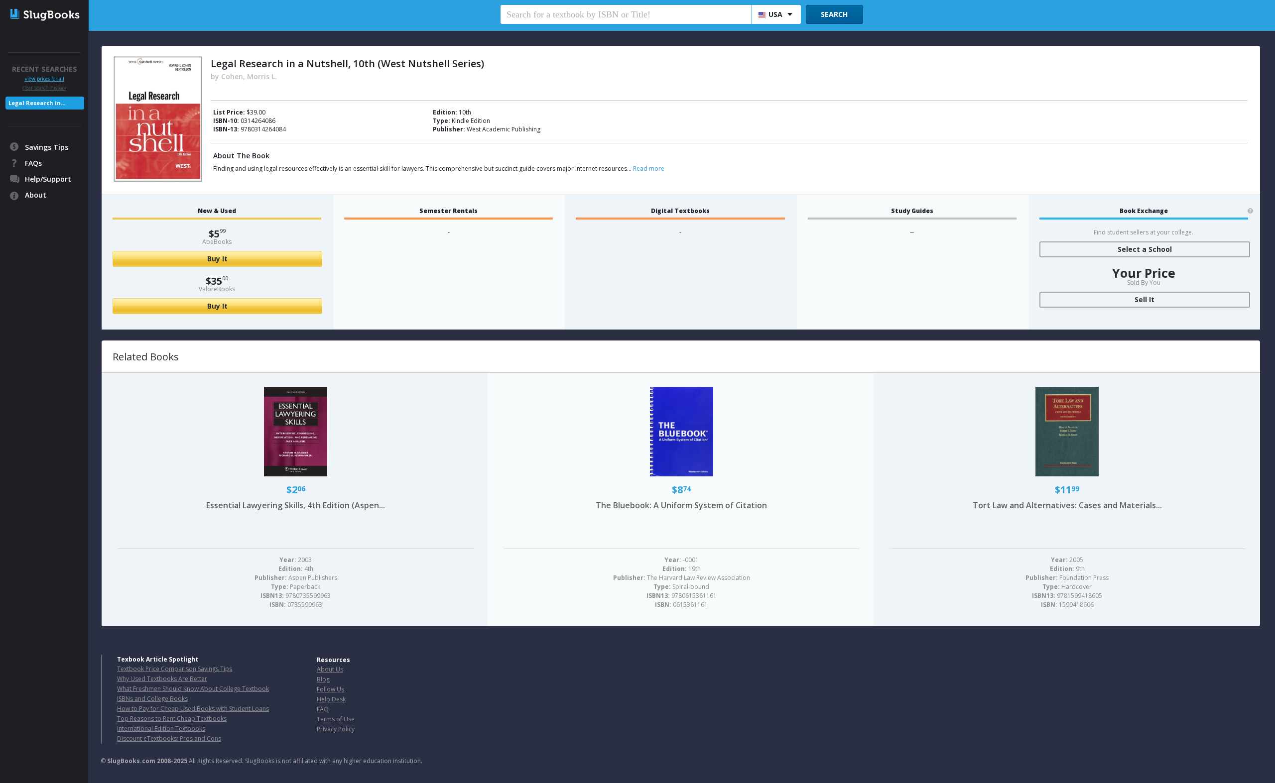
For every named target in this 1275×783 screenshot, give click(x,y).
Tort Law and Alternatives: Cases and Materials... (1067, 505)
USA (775, 14)
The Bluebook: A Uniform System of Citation (681, 505)
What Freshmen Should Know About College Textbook (193, 688)
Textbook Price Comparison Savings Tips (174, 669)
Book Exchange (1144, 211)
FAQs (33, 163)
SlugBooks (45, 18)
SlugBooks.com (131, 761)
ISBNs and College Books (152, 698)
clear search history (44, 87)
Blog (323, 679)
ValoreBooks (217, 289)
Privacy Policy (336, 729)
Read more (648, 168)
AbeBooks (217, 241)
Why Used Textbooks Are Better (162, 678)
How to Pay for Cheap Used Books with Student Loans (193, 708)
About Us (330, 669)
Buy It (217, 258)
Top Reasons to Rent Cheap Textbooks (172, 718)
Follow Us (330, 689)
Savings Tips (46, 147)
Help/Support (48, 179)
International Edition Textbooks (161, 728)
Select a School (1145, 249)
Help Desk (331, 699)
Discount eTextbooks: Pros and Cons (169, 738)
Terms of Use (336, 719)
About (35, 195)
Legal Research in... (36, 103)
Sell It (1144, 299)
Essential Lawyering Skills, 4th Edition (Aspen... (295, 505)
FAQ (323, 709)
